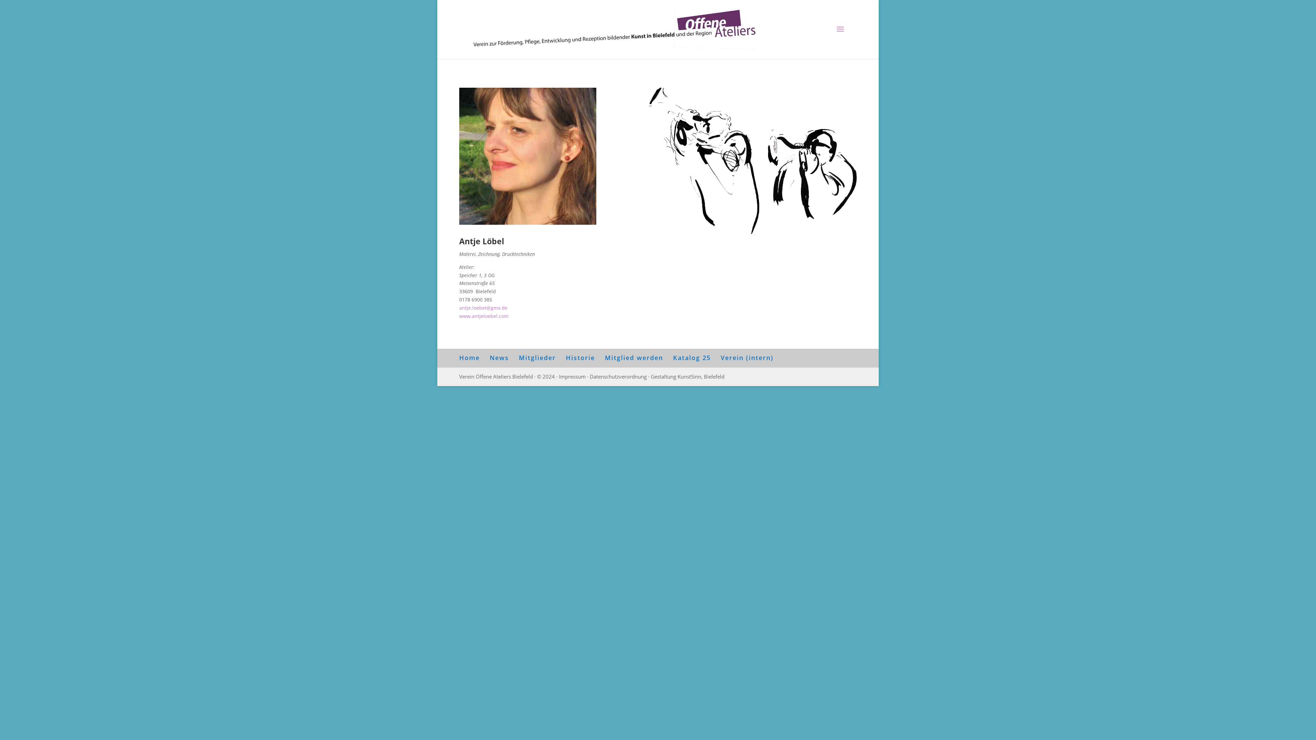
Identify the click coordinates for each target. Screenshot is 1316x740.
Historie (580, 358)
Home (469, 358)
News (499, 358)
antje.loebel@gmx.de (483, 308)
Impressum (572, 376)
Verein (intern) (747, 358)
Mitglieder (537, 358)
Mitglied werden (634, 358)
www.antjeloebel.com (484, 316)
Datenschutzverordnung (618, 376)
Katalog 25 (692, 358)
